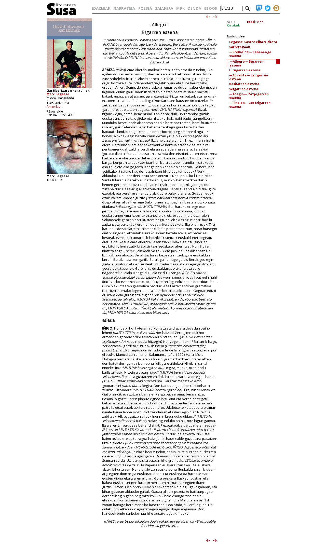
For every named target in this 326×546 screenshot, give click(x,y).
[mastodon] (257, 8)
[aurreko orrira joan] (208, 17)
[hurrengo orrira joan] (215, 17)
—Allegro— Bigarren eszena (246, 63)
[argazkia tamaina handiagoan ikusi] (69, 173)
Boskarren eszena (244, 84)
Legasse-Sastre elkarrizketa (253, 42)
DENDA (194, 8)
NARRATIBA (124, 8)
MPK (180, 8)
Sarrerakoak (239, 47)
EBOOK (210, 8)
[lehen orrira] (61, 15)
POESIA (145, 8)
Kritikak (233, 25)
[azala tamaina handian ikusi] (69, 88)
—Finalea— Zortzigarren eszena (250, 105)
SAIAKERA (164, 8)
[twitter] (266, 8)
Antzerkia (53, 106)
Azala (231, 22)
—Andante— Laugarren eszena (248, 77)
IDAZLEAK (101, 8)
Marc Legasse (58, 94)
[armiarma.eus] (275, 8)
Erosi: (251, 22)
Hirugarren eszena (245, 70)
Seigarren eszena (244, 89)
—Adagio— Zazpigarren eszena (249, 96)
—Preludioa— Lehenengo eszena (250, 54)
